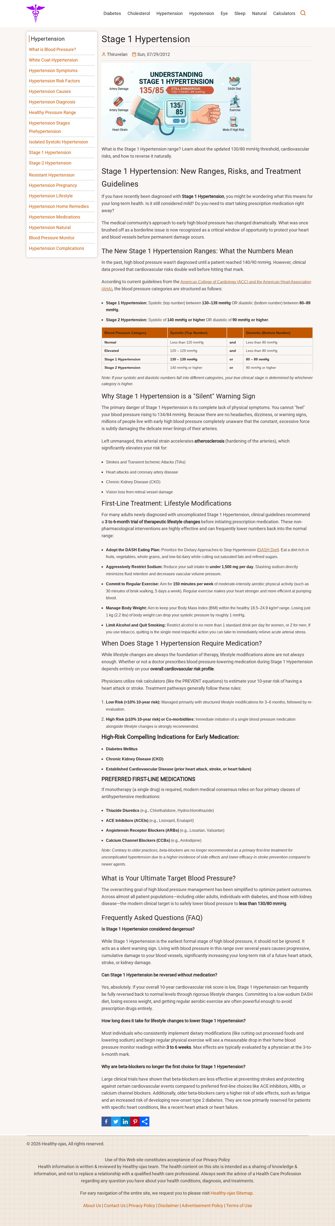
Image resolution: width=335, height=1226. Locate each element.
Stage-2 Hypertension (50, 163)
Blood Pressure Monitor (52, 237)
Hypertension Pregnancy (53, 185)
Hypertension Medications (54, 216)
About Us (92, 1205)
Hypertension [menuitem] (169, 13)
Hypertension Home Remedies (59, 206)
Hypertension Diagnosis (52, 101)
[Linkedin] (125, 1121)
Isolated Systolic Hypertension (58, 141)
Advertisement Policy (202, 1205)
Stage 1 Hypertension (50, 152)
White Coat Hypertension (53, 60)
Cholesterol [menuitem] (139, 13)
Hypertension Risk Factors (54, 80)
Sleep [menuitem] (239, 13)
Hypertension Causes (50, 91)
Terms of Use (239, 1205)
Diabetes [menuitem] (112, 13)
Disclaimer (168, 1205)
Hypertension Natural (50, 227)
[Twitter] (116, 1121)
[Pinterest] (135, 1121)
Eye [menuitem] (224, 13)
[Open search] (303, 13)
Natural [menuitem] (259, 13)
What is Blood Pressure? (52, 49)
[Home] (35, 13)
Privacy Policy (142, 1205)
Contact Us (115, 1205)
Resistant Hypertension (52, 175)
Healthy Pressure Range (52, 112)
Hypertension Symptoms (53, 70)
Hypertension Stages (49, 123)
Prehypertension (45, 131)
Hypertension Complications (56, 248)
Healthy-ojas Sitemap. (232, 1193)
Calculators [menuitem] (284, 13)
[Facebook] (106, 1121)
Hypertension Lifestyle (51, 195)
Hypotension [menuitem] (201, 13)
